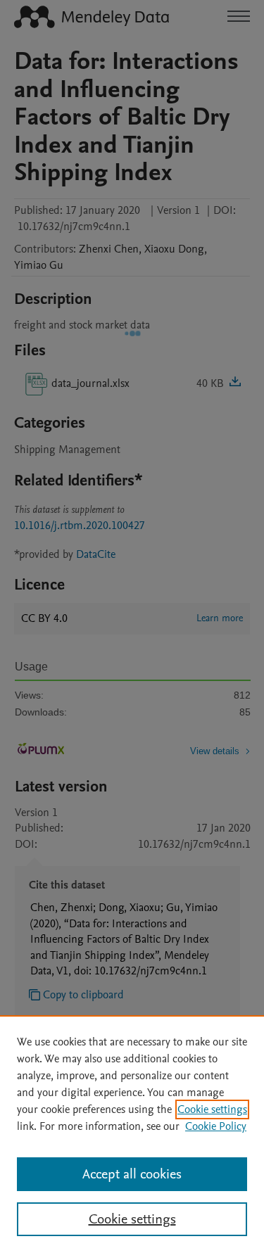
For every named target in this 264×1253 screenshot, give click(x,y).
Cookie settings (212, 1109)
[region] (132, 1134)
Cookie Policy (215, 1126)
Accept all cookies (132, 1174)
